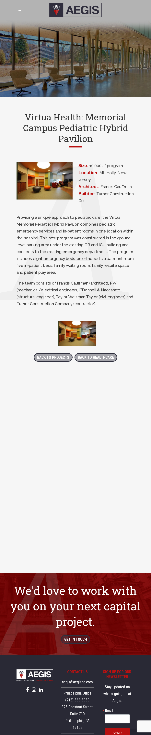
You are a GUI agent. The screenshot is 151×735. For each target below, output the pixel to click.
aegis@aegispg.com (77, 682)
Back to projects (53, 357)
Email (109, 710)
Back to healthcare (96, 357)
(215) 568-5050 (77, 700)
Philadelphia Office (77, 693)
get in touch (75, 639)
